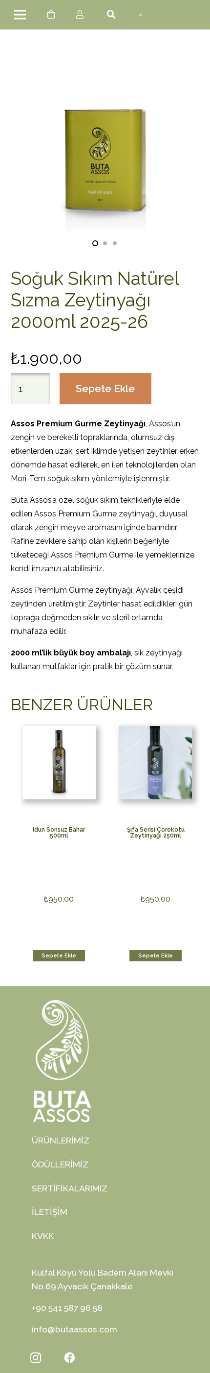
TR (140, 15)
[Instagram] (35, 1358)
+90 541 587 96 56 (67, 1308)
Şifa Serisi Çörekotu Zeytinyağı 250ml (156, 832)
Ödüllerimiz (60, 1164)
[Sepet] (51, 14)
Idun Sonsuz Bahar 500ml (59, 832)
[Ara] (111, 14)
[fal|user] (81, 14)
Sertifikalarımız (69, 1188)
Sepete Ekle (105, 388)
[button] (95, 243)
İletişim (49, 1212)
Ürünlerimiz (60, 1140)
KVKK (43, 1236)
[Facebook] (69, 1358)
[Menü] (20, 14)
